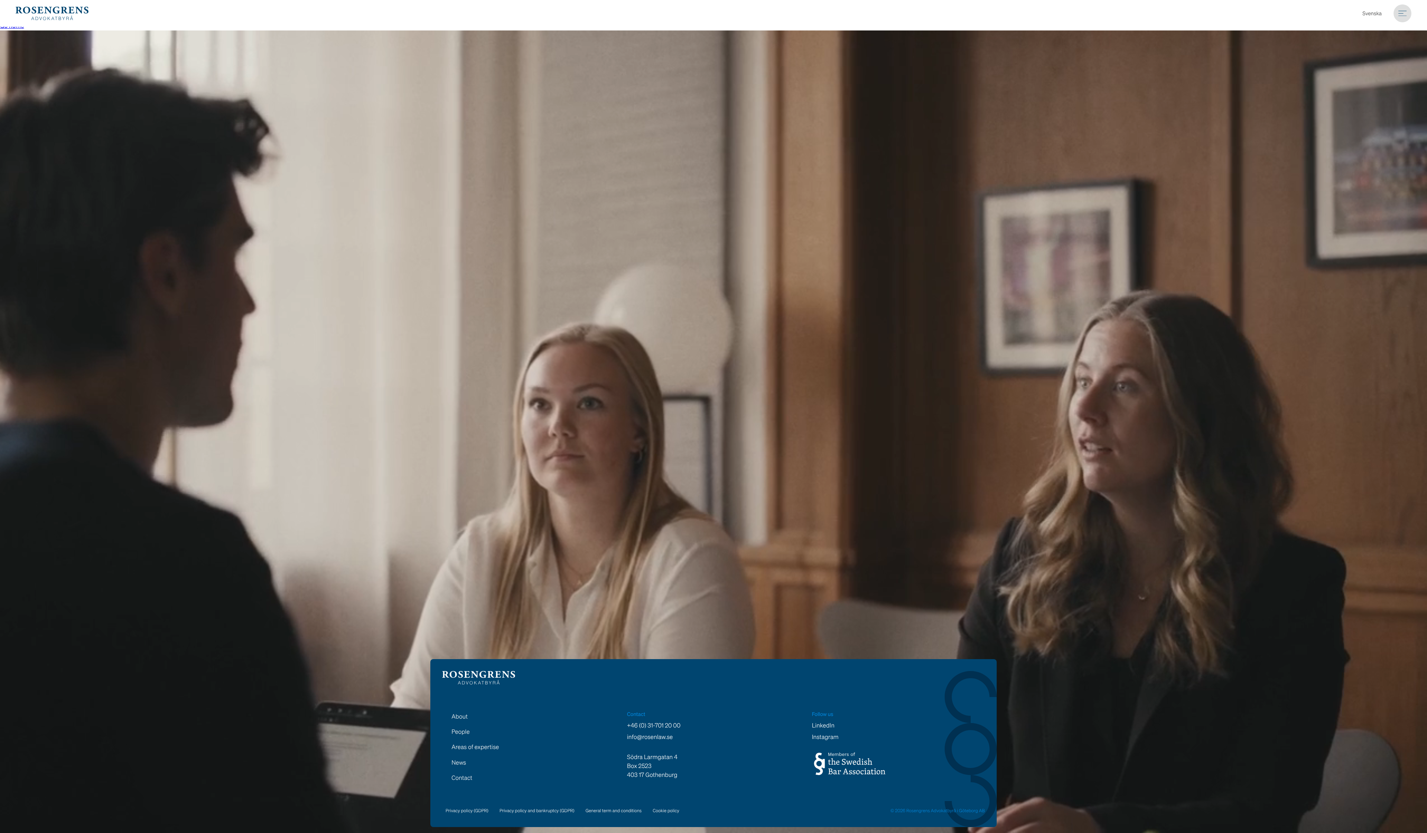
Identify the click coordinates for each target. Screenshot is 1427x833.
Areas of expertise (475, 747)
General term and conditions (614, 810)
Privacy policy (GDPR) (467, 810)
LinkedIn (823, 725)
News (459, 762)
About (460, 716)
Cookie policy (666, 810)
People (461, 731)
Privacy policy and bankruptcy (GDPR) (536, 810)
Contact (462, 777)
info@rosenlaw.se (650, 736)
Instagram (825, 736)
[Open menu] (1402, 13)
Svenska (1372, 13)
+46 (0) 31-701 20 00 (653, 725)
